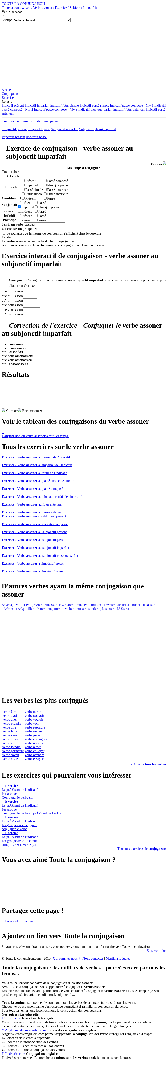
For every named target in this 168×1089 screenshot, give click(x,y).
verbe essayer (34, 759)
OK (4, 16)
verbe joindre (11, 747)
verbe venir (10, 735)
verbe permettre (13, 751)
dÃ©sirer (122, 609)
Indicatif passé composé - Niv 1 (132, 105)
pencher (68, 609)
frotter (40, 609)
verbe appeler (34, 743)
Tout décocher (10, 176)
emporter (53, 609)
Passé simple (34, 189)
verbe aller (9, 719)
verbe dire (9, 727)
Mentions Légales (118, 958)
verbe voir (9, 743)
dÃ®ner (7, 609)
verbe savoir (10, 755)
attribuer (95, 605)
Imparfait (31, 185)
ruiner (136, 605)
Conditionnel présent (16, 121)
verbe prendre (11, 723)
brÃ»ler (109, 605)
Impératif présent (13, 137)
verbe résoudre (35, 727)
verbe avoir (10, 715)
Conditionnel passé (44, 121)
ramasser (50, 605)
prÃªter (37, 605)
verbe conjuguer (36, 739)
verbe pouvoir (34, 715)
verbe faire (9, 731)
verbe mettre (33, 731)
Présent (30, 181)
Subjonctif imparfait (64, 129)
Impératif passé (36, 137)
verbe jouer (32, 735)
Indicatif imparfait (37, 105)
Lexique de (145, 764)
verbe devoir (11, 739)
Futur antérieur (57, 194)
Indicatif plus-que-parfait (95, 109)
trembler (81, 605)
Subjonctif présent (14, 129)
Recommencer (31, 410)
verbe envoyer (34, 751)
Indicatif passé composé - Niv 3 (55, 109)
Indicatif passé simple (94, 105)
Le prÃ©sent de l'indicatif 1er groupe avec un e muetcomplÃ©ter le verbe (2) (20, 839)
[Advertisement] (84, 55)
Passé (51, 198)
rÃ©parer (66, 605)
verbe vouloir (34, 719)
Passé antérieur (57, 189)
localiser (148, 605)
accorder (123, 605)
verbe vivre (10, 759)
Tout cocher (10, 172)
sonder (93, 609)
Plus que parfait (58, 185)
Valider (7, 237)
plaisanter (107, 609)
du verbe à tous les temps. (35, 434)
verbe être (9, 711)
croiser (81, 609)
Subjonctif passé (39, 129)
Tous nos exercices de (140, 849)
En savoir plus (154, 950)
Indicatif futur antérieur (129, 109)
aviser (25, 605)
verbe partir (32, 711)
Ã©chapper (10, 605)
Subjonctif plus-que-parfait (97, 129)
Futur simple (34, 194)
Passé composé (57, 181)
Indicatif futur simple (64, 105)
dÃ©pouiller (24, 609)
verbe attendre (34, 755)
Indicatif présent (13, 105)
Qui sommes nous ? (67, 958)
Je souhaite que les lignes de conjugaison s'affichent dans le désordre (54, 233)
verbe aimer (33, 747)
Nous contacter (93, 958)
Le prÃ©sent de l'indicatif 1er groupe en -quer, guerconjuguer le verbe (20, 823)
